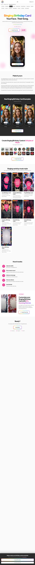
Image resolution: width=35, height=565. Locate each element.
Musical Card (18, 6)
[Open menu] (17, 2)
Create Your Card (14, 30)
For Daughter (15, 8)
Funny (14, 6)
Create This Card (17, 64)
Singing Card (31, 1)
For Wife (22, 8)
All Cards (3, 6)
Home (2, 4)
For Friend (10, 8)
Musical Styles (23, 6)
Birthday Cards (6, 4)
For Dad (6, 8)
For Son (19, 8)
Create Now (17, 327)
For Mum (3, 8)
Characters (28, 6)
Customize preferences (17, 562)
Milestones (7, 6)
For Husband (27, 8)
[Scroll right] (33, 6)
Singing (11, 6)
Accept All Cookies (17, 559)
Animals (32, 6)
